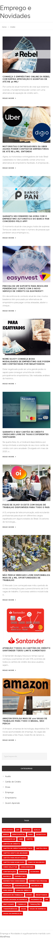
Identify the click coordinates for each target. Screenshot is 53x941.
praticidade (8, 904)
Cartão (29, 839)
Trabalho (21, 904)
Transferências (10, 909)
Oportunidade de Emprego (15, 899)
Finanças (7, 886)
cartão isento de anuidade (15, 853)
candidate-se (9, 839)
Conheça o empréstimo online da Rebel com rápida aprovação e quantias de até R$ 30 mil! (26, 79)
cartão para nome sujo (13, 862)
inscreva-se (36, 886)
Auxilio (37, 830)
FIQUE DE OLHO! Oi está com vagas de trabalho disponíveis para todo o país (26, 506)
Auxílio (8, 776)
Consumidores (27, 867)
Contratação (9, 872)
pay (46, 899)
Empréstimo (10, 798)
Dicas (7, 787)
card (21, 839)
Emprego (9, 792)
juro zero (7, 890)
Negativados (41, 895)
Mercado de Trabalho (13, 895)
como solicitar (10, 867)
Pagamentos (36, 899)
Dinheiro (23, 872)
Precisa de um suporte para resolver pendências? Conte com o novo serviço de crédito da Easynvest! (25, 288)
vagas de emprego (38, 909)
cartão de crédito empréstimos (17, 848)
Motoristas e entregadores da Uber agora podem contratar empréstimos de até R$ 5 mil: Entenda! (26, 149)
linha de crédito (23, 890)
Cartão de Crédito (13, 782)
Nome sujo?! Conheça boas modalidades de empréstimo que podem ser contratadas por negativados (26, 361)
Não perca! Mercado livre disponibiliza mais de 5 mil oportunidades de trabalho (26, 577)
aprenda (26, 830)
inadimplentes (21, 886)
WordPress (5, 937)
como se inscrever (36, 862)
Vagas (23, 909)
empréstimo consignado (14, 881)
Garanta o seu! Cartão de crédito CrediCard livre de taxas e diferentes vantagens (26, 434)
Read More (8, 98)
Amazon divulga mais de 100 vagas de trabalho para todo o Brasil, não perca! (25, 721)
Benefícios (41, 834)
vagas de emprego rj (12, 913)
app (17, 830)
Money (29, 895)
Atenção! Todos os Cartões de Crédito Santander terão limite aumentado (26, 649)
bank (30, 834)
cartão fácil (41, 848)
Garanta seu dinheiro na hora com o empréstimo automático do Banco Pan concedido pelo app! (26, 218)
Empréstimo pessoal (38, 881)
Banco (6, 834)
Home (4, 27)
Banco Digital (18, 834)
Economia (34, 872)
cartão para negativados (14, 858)
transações (35, 904)
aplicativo (8, 830)
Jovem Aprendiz (12, 803)
